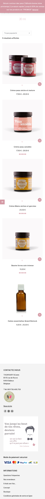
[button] (22, 86)
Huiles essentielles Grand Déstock (22, 321)
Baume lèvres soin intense (22, 265)
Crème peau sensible (22, 147)
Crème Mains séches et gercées (22, 206)
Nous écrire (7, 406)
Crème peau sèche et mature (22, 90)
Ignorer (35, 10)
